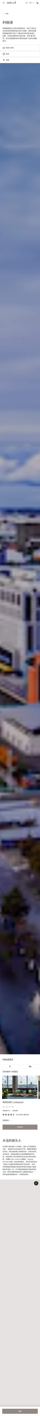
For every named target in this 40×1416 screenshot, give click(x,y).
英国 (7, 13)
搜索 (20, 1411)
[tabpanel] (20, 1103)
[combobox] (32, 2)
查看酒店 (6, 1120)
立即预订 (20, 1127)
